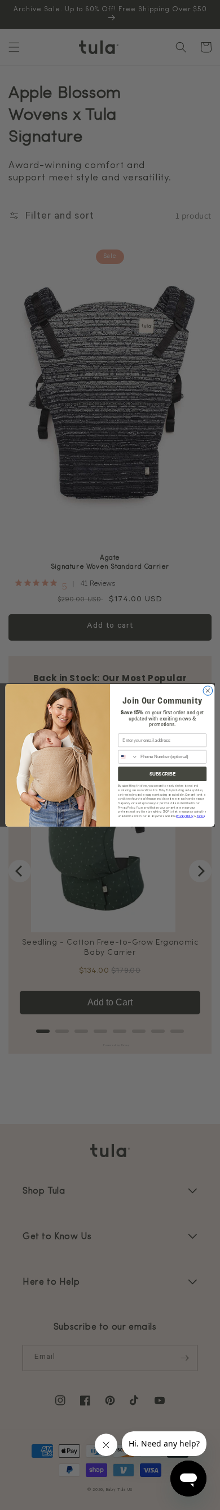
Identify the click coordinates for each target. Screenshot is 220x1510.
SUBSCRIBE (162, 773)
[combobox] (128, 756)
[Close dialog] (208, 690)
